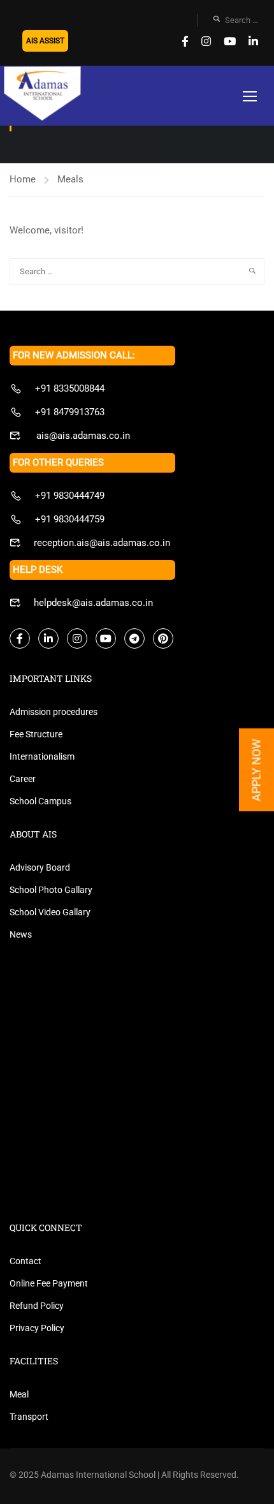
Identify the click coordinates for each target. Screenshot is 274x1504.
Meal (19, 1394)
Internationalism (42, 756)
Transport (29, 1417)
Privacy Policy (37, 1328)
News (21, 934)
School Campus (40, 801)
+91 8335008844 (70, 388)
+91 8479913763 (70, 412)
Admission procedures (53, 712)
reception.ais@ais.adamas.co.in (102, 543)
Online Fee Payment (49, 1283)
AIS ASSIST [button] (45, 40)
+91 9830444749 (70, 495)
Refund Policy (37, 1306)
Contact (25, 1261)
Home (23, 179)
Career (23, 779)
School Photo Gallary (51, 890)
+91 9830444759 (70, 519)
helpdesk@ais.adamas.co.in (93, 602)
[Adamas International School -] (42, 94)
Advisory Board (40, 867)
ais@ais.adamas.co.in (82, 435)
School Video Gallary (50, 912)
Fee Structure (36, 734)
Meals (70, 179)
